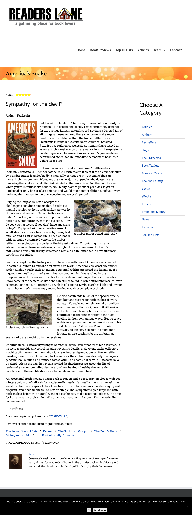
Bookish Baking (152, 181)
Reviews (147, 227)
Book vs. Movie (152, 173)
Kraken (48, 431)
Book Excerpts (151, 158)
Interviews (149, 204)
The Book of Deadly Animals (55, 435)
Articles (147, 127)
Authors (147, 134)
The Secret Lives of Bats (21, 431)
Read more (100, 510)
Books (146, 188)
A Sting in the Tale (18, 435)
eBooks (146, 196)
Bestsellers (149, 142)
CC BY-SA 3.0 (58, 416)
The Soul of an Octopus (73, 431)
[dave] (15, 455)
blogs (145, 150)
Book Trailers (150, 165)
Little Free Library (154, 212)
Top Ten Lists (150, 235)
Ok (89, 510)
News (145, 219)
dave (31, 454)
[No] (187, 506)
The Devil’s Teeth (105, 431)
